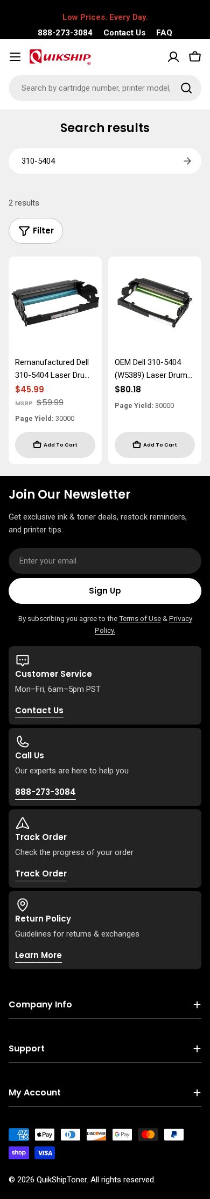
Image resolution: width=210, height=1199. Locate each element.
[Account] (173, 56)
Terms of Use (140, 618)
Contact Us (124, 33)
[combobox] (105, 88)
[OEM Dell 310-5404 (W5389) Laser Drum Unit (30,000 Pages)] (154, 303)
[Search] (186, 88)
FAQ (164, 33)
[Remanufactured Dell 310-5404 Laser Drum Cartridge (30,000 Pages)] (55, 303)
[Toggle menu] (15, 56)
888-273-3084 (65, 33)
